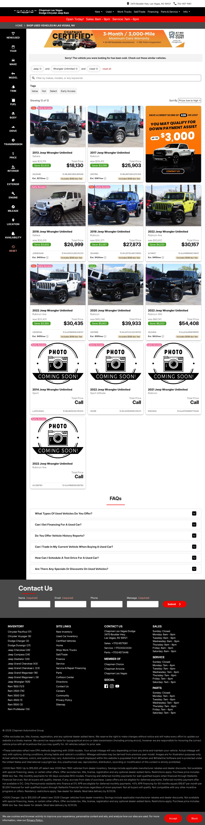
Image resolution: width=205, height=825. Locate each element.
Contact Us (62, 686)
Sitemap (60, 704)
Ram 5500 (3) (15, 704)
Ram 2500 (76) (16, 690)
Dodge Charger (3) (18, 640)
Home (19, 25)
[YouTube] (117, 686)
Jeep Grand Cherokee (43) (23, 663)
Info (185, 11)
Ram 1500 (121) (16, 686)
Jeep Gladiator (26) (19, 658)
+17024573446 (119, 652)
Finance (60, 658)
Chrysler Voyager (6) (19, 636)
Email (64, 597)
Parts (59, 672)
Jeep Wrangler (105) (19, 681)
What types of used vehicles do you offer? (63, 513)
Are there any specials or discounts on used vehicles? (71, 568)
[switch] (34, 91)
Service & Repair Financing (71, 668)
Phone (94, 597)
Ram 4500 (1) (15, 699)
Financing (153, 11)
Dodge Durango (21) (19, 645)
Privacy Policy (64, 699)
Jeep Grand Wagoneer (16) (23, 672)
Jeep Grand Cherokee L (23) (24, 668)
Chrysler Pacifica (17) (20, 631)
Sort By (173, 100)
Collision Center (65, 677)
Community (62, 695)
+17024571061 (120, 643)
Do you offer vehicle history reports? (59, 535)
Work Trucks (124, 11)
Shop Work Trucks (66, 649)
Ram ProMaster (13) (19, 709)
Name (28, 597)
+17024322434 (122, 647)
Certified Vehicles (66, 640)
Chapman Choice (114, 664)
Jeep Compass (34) (19, 654)
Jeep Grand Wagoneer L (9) (23, 677)
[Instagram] (111, 686)
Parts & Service (169, 11)
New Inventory (64, 631)
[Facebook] (106, 686)
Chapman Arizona (114, 668)
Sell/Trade (139, 11)
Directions (62, 681)
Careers (60, 690)
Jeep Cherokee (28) (19, 649)
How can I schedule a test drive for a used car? (67, 557)
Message (138, 597)
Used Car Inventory (67, 636)
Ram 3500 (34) (16, 695)
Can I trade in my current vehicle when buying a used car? (74, 546)
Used (109, 11)
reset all (106, 68)
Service (60, 663)
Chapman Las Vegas (115, 673)
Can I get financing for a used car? (58, 524)
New (97, 11)
